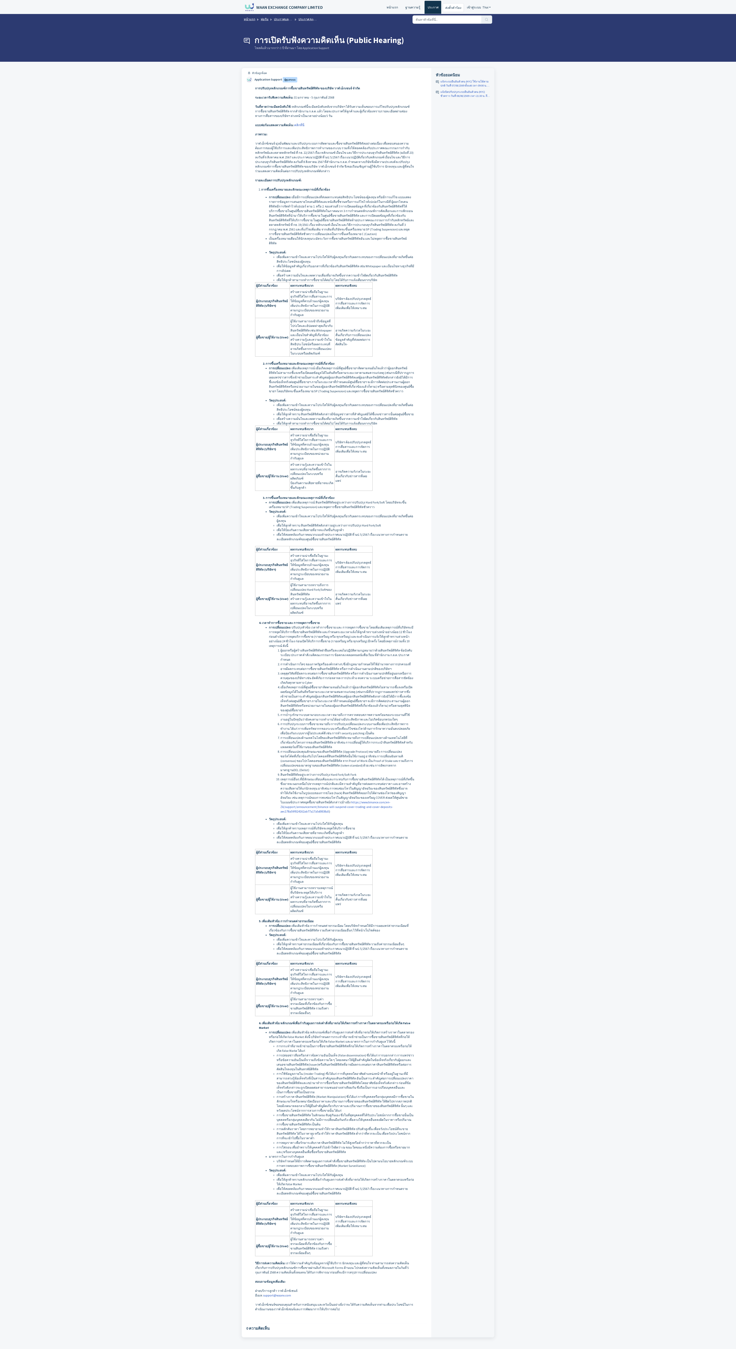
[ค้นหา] (486, 19)
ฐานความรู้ (412, 7)
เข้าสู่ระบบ (474, 7)
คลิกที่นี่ (299, 125)
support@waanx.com (277, 1295)
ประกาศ (433, 7)
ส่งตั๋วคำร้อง (453, 8)
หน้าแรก (392, 7)
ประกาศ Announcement (314, 19)
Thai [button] (485, 7)
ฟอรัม (265, 19)
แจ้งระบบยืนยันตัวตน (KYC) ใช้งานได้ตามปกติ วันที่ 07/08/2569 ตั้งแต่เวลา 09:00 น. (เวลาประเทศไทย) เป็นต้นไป (464, 84)
